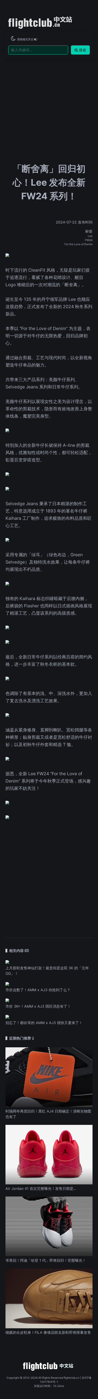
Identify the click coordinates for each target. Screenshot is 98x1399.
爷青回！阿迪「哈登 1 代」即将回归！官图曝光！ (45, 1260)
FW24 (89, 240)
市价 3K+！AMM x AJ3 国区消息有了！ (38, 1006)
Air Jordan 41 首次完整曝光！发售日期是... (40, 1188)
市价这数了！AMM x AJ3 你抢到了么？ (37, 990)
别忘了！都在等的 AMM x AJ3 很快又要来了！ (44, 1022)
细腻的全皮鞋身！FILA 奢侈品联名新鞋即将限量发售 (48, 1332)
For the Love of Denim (78, 244)
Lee (90, 236)
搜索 (82, 50)
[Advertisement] (49, 96)
